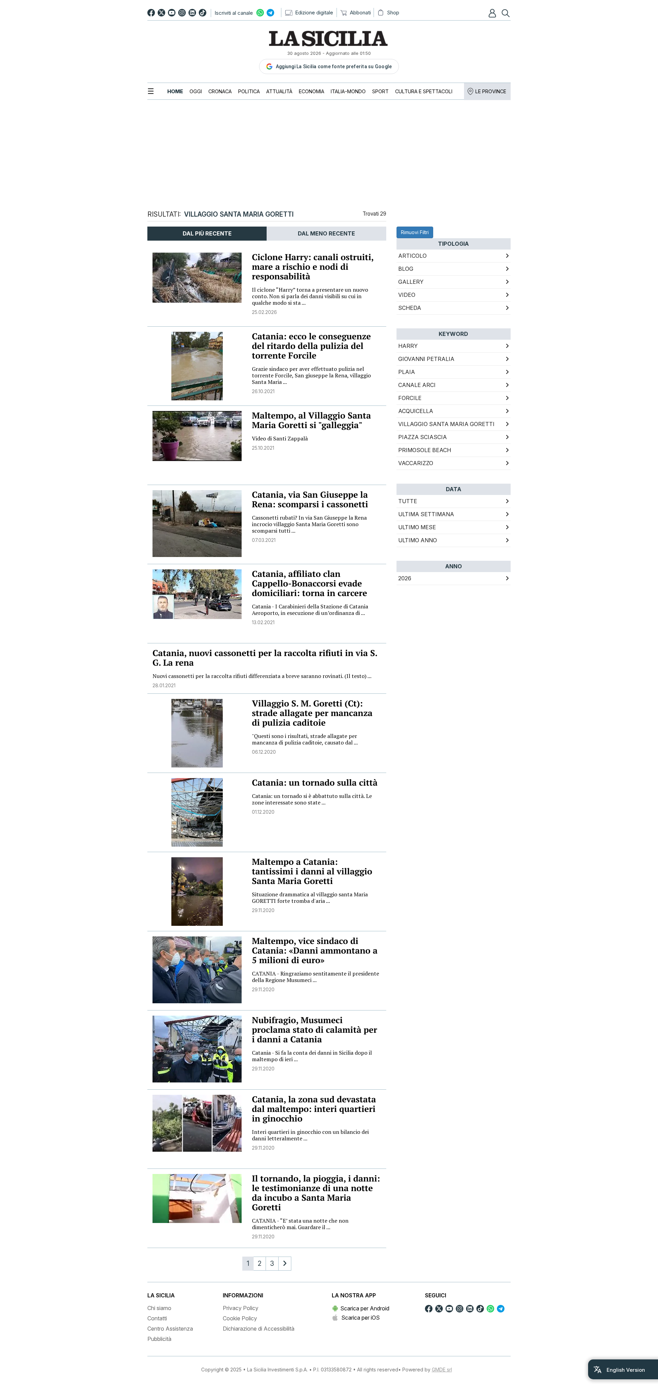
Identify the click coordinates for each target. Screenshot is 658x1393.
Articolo (412, 255)
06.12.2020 (264, 752)
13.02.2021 (263, 622)
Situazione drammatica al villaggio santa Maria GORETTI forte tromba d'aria (310, 898)
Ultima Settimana (426, 514)
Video (406, 294)
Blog (405, 268)
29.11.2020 (263, 910)
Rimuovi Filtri (415, 232)
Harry (408, 345)
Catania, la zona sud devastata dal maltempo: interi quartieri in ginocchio (314, 1109)
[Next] (284, 1264)
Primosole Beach (424, 450)
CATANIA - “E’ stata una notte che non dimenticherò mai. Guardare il (300, 1224)
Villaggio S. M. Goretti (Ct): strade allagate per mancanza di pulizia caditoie (312, 713)
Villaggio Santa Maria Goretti (446, 424)
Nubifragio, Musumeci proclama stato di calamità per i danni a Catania (314, 1030)
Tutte (407, 501)
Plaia (406, 371)
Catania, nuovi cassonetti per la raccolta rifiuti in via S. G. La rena (265, 657)
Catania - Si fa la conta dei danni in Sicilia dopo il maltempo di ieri (312, 1056)
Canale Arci (417, 384)
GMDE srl (442, 1369)
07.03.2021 (264, 540)
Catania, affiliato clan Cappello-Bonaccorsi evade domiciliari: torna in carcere (309, 583)
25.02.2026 (264, 312)
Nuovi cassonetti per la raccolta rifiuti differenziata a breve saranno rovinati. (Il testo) (262, 676)
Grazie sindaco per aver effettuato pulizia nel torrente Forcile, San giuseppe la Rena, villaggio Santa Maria (311, 375)
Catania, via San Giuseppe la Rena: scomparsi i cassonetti (310, 499)
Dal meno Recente (326, 233)
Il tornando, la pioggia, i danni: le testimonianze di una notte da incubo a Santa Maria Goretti (316, 1193)
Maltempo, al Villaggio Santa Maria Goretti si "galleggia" (311, 420)
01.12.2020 (263, 812)
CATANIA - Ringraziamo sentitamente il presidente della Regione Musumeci (315, 977)
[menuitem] (175, 91)
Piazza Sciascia (422, 437)
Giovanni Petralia (426, 358)
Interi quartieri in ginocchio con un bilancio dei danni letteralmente (310, 1135)
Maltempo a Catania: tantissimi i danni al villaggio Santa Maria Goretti (312, 871)
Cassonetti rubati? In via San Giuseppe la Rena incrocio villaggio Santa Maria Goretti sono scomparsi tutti (309, 524)
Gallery (411, 281)
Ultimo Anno (417, 540)
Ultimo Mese (417, 527)
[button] (493, 13)
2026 (404, 578)
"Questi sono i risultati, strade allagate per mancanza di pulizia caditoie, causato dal (305, 739)
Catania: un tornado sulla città (315, 782)
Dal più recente (207, 233)
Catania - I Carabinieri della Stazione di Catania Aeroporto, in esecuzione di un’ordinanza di (310, 610)
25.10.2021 (263, 448)
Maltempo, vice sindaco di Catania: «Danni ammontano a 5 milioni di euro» (315, 950)
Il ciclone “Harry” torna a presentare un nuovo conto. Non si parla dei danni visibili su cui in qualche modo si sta (310, 296)
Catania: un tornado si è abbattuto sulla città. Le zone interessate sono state (312, 799)
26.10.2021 (263, 391)
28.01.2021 (164, 685)
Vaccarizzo (415, 463)
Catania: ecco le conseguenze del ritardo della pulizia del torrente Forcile (311, 346)
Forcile (410, 398)
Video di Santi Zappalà (280, 438)
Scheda (409, 307)
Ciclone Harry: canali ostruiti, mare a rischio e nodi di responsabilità (313, 267)
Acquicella (415, 411)
